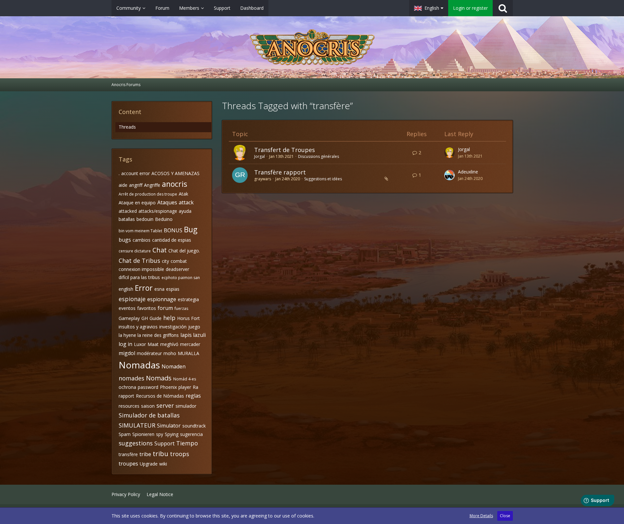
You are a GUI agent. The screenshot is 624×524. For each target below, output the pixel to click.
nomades (131, 378)
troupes (128, 463)
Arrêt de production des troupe (148, 194)
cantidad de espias (171, 240)
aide (123, 185)
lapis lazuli (193, 335)
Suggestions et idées (323, 179)
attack (186, 202)
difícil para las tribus (139, 277)
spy (159, 434)
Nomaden (174, 366)
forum (165, 308)
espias (172, 289)
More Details (481, 515)
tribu (160, 453)
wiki (163, 464)
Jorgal (259, 156)
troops (179, 454)
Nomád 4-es (184, 379)
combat (179, 261)
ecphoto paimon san (181, 277)
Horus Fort (188, 318)
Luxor (140, 344)
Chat (159, 250)
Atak (183, 194)
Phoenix (168, 387)
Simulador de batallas (149, 415)
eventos (127, 308)
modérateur (149, 353)
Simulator (169, 425)
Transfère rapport (280, 172)
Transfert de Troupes (284, 150)
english (126, 289)
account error (135, 173)
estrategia (188, 299)
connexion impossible (141, 269)
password (148, 387)
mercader (190, 344)
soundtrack (194, 426)
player (184, 387)
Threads (127, 127)
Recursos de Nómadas (160, 396)
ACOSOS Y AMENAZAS (175, 173)
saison (148, 406)
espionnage (161, 299)
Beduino (164, 219)
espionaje (132, 299)
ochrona (127, 387)
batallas (127, 219)
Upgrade (149, 464)
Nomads (159, 378)
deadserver (177, 269)
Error (144, 288)
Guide (156, 318)
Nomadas (139, 365)
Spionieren (143, 434)
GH (144, 318)
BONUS (173, 230)
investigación (173, 327)
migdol (127, 353)
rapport (126, 396)
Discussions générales (318, 156)
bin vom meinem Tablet (140, 231)
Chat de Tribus (139, 260)
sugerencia (191, 434)
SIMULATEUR (137, 425)
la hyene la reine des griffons (149, 335)
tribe (145, 454)
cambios (141, 240)
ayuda (185, 211)
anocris (174, 184)
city (165, 261)
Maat (153, 344)
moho (169, 353)
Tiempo (187, 443)
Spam (125, 434)
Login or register (470, 8)
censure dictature (135, 251)
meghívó (169, 344)
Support (164, 443)
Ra (195, 387)
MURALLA (188, 353)
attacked (128, 211)
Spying (171, 434)
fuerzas (181, 308)
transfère (128, 454)
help (169, 318)
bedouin (144, 219)
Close (505, 515)
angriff (135, 185)
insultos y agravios (138, 327)
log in (125, 344)
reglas (193, 395)
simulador (186, 406)
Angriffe (152, 185)
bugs (125, 239)
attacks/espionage (157, 211)
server (165, 405)
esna (159, 289)
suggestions (136, 443)
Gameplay (129, 318)
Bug (190, 229)
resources (129, 406)
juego (194, 327)
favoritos (146, 308)
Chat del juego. (184, 251)
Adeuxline (468, 172)
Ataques (167, 202)
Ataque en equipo (137, 202)
